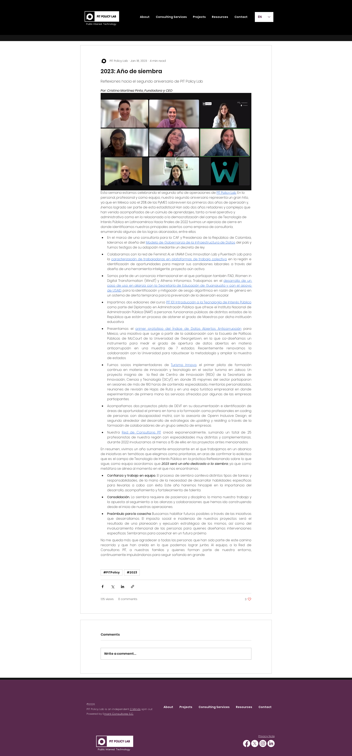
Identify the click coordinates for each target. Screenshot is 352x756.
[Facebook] (246, 743)
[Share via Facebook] (102, 586)
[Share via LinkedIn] (122, 586)
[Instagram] (262, 743)
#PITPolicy (111, 572)
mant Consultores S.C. (118, 714)
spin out (146, 709)
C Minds (135, 709)
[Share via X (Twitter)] (112, 586)
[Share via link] (132, 586)
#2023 (132, 572)
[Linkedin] (271, 743)
